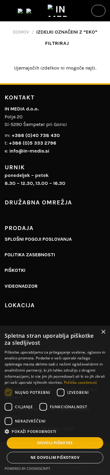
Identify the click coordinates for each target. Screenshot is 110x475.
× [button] (103, 332)
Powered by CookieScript (27, 468)
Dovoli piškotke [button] (55, 442)
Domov (21, 32)
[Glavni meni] (8, 10)
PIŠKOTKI (15, 270)
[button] (55, 431)
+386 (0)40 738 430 (36, 135)
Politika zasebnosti (80, 382)
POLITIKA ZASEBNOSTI (30, 254)
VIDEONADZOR (21, 286)
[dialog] (55, 400)
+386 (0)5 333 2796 (32, 143)
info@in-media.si (29, 151)
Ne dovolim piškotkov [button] (55, 457)
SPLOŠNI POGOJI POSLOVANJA (38, 239)
